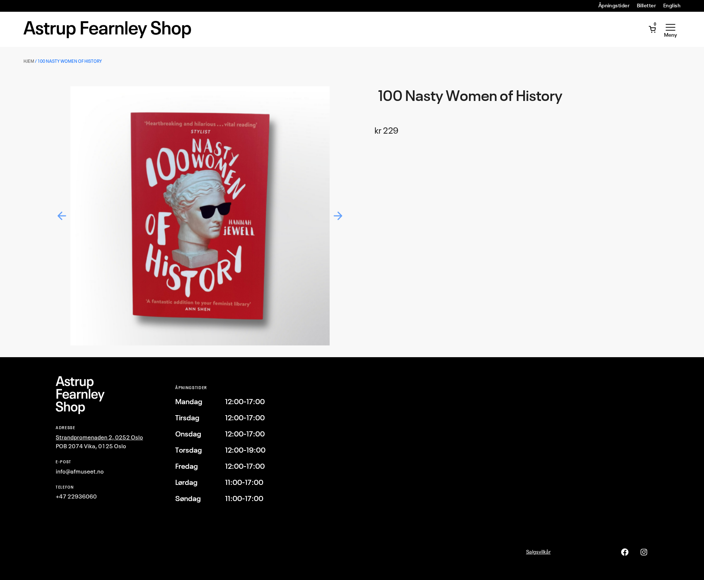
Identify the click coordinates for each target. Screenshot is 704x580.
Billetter (646, 5)
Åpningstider (614, 5)
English (672, 5)
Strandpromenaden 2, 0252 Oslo (99, 437)
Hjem (28, 61)
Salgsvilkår (538, 551)
